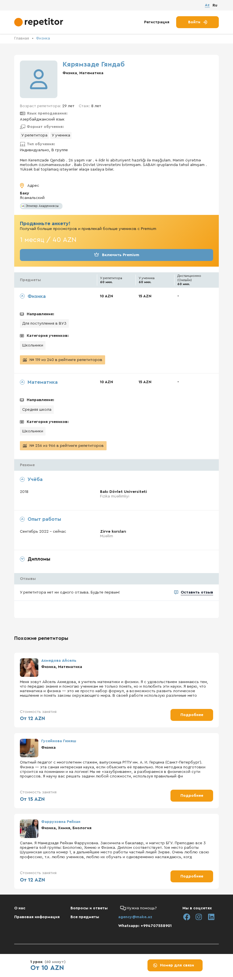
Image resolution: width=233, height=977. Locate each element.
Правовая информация (37, 917)
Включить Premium (120, 255)
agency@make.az (135, 917)
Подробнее (191, 715)
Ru (215, 5)
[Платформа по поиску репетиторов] (39, 22)
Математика (91, 73)
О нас (19, 908)
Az (207, 5)
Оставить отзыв (197, 592)
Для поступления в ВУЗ (44, 323)
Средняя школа (36, 410)
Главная (21, 38)
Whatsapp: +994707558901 (145, 926)
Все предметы (84, 917)
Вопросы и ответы (89, 908)
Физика (43, 38)
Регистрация (156, 22)
